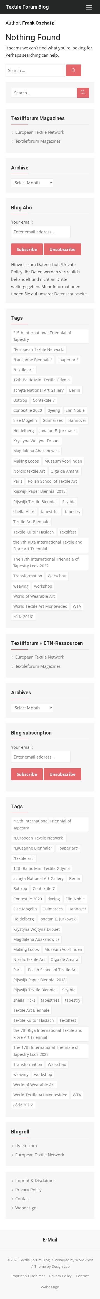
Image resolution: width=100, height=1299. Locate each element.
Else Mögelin (25, 420)
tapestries (50, 511)
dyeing (54, 410)
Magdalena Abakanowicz (36, 450)
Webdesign (25, 1208)
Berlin (74, 390)
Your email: (22, 222)
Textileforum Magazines (38, 141)
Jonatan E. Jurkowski (58, 430)
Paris (17, 481)
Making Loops (26, 461)
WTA (77, 606)
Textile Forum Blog (27, 7)
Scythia (69, 501)
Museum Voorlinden (63, 461)
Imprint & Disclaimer (35, 1180)
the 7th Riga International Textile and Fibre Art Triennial (47, 545)
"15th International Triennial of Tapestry (42, 336)
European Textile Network (39, 132)
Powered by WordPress (74, 1259)
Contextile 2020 (27, 410)
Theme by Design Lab (52, 1266)
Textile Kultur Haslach (33, 532)
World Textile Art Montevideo (40, 606)
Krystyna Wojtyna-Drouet (36, 440)
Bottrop (20, 400)
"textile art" (23, 369)
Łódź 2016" (23, 616)
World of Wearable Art (34, 596)
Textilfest (67, 532)
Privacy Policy (28, 1189)
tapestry (72, 511)
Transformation (27, 575)
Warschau (57, 575)
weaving (21, 586)
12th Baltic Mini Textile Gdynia (41, 379)
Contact (22, 1198)
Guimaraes (52, 420)
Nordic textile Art (29, 471)
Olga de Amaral (65, 471)
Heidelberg (23, 430)
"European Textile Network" (38, 349)
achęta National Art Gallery (38, 390)
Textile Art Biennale (31, 521)
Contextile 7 (44, 400)
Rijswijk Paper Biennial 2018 (39, 491)
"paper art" (68, 359)
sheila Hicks (24, 511)
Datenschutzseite (70, 293)
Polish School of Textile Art (52, 481)
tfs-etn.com (26, 1145)
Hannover (77, 420)
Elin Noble (75, 410)
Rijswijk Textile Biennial (35, 501)
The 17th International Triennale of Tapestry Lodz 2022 (46, 562)
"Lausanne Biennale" (32, 359)
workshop (43, 586)
